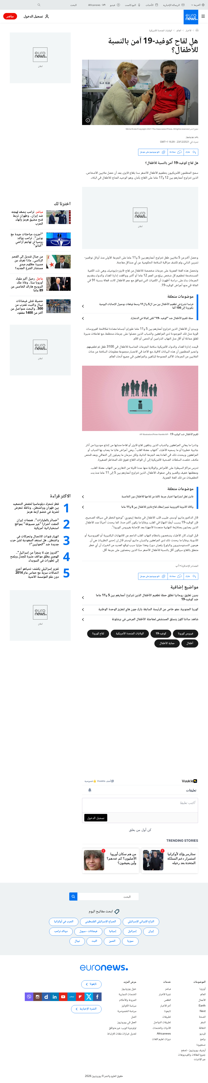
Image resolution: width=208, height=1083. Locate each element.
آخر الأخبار (165, 1005)
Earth (202, 1005)
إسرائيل (132, 931)
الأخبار (188, 30)
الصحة (202, 1017)
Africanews (164, 1033)
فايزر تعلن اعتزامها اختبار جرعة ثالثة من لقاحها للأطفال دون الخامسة (157, 497)
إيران (151, 931)
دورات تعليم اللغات (161, 1039)
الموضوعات (199, 982)
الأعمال (202, 1000)
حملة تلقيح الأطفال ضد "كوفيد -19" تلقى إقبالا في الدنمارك (162, 318)
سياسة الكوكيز (129, 1005)
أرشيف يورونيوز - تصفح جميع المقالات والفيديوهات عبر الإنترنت (192, 1055)
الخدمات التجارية (127, 994)
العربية (197, 4)
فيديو (202, 1033)
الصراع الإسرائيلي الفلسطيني (100, 921)
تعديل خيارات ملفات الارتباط (121, 1033)
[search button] (39, 5)
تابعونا (167, 1011)
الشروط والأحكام (127, 1000)
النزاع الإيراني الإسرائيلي (141, 921)
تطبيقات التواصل (162, 1022)
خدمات (167, 982)
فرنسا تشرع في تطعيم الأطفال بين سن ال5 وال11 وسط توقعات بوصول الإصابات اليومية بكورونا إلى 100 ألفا (146, 306)
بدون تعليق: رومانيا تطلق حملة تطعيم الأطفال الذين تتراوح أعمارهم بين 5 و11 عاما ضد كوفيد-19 (147, 598)
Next (203, 1011)
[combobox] (59, 5)
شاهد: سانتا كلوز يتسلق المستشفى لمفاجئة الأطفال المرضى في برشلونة (155, 619)
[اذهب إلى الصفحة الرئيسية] (191, 17)
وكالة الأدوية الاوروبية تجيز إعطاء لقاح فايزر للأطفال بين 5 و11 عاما (157, 507)
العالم (179, 30)
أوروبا (202, 989)
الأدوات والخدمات (162, 1028)
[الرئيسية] (197, 30)
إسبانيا (112, 931)
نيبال (77, 941)
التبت (94, 941)
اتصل (133, 1017)
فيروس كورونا (185, 633)
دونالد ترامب (61, 931)
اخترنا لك (62, 204)
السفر (203, 1022)
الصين (112, 941)
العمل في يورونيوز (126, 1022)
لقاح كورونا (98, 633)
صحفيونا (201, 1045)
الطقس (167, 1000)
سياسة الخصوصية (126, 1011)
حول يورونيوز (129, 989)
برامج (203, 1039)
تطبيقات (166, 1017)
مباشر (10, 16)
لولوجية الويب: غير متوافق (122, 1028)
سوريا (130, 941)
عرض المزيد (130, 982)
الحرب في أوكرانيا (63, 921)
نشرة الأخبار (165, 994)
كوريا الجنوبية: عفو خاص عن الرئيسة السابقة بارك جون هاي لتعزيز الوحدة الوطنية (148, 610)
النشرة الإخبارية (88, 1008)
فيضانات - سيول (88, 931)
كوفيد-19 (161, 633)
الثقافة (202, 1028)
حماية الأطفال (167, 643)
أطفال (189, 643)
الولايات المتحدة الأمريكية (160, 30)
